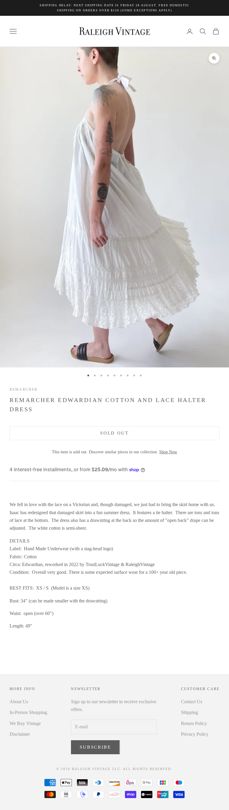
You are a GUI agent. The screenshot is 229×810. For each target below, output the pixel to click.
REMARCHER (24, 389)
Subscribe (95, 747)
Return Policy (194, 723)
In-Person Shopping (28, 712)
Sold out (114, 433)
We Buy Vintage (25, 723)
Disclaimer (20, 734)
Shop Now (168, 451)
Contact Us (191, 701)
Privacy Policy (194, 734)
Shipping (189, 712)
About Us (19, 701)
